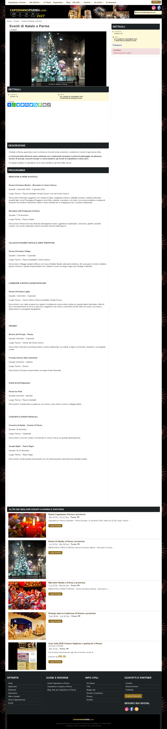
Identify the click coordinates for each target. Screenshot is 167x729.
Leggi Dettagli (55, 526)
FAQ (88, 686)
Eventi (14, 30)
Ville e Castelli (14, 696)
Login (155, 2)
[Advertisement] (58, 125)
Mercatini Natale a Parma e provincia (66, 583)
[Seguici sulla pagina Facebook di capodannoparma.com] (159, 8)
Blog (68, 2)
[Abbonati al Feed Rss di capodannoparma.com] (137, 709)
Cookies (90, 700)
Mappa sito (91, 690)
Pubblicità (130, 690)
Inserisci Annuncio (133, 696)
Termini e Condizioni (95, 693)
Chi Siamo (91, 683)
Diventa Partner (132, 686)
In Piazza (47, 2)
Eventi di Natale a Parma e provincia (66, 541)
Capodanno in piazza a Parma (59, 686)
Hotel (10, 683)
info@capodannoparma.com (146, 12)
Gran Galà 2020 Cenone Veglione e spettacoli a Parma (75, 643)
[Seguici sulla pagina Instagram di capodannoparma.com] (154, 8)
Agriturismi (12, 686)
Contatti (129, 683)
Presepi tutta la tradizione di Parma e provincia (72, 613)
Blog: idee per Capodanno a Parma (61, 690)
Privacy (89, 696)
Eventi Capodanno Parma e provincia (66, 514)
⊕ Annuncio (111, 2)
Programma (117, 45)
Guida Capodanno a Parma (58, 683)
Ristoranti (12, 690)
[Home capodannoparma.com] (35, 9)
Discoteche (12, 693)
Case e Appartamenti (16, 700)
